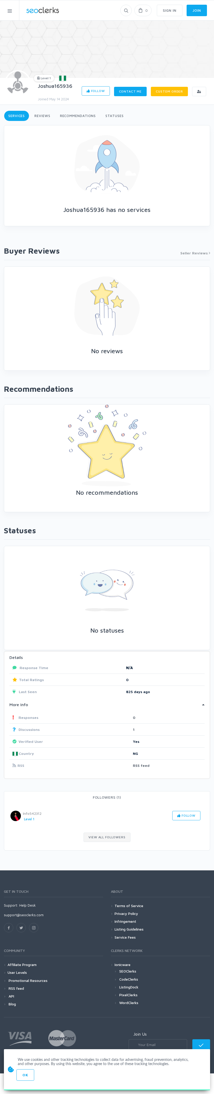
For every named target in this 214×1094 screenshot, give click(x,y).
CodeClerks (128, 979)
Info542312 (32, 813)
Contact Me (130, 91)
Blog (12, 1004)
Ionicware (122, 964)
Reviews (42, 116)
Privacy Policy (126, 913)
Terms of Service (129, 905)
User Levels (17, 972)
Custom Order (169, 91)
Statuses (114, 116)
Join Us (140, 1034)
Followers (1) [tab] (107, 797)
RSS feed (141, 765)
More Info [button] (18, 704)
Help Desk (27, 905)
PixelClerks (128, 995)
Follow (97, 91)
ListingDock (128, 987)
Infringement (125, 921)
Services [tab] (16, 116)
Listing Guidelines (129, 929)
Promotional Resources (27, 980)
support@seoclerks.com (24, 915)
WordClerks (128, 1002)
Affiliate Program (22, 964)
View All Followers (106, 837)
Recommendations (78, 116)
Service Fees (125, 937)
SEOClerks (127, 971)
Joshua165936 (55, 86)
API (11, 996)
